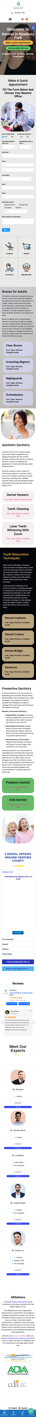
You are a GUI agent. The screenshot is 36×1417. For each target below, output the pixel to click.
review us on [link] (23, 1003)
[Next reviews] (33, 1022)
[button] (10, 19)
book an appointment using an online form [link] (18, 1338)
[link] (33, 27)
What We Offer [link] (26, 275)
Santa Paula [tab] (7, 954)
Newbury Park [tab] (7, 872)
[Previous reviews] (2, 1022)
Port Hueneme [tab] (7, 939)
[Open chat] (31, 1411)
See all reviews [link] (11, 1003)
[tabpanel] (18, 905)
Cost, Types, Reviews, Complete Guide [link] (18, 499)
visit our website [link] (20, 1336)
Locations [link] (9, 254)
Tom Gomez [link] (15, 1011)
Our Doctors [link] (9, 275)
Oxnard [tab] (5, 944)
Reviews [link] (26, 254)
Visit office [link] (18, 932)
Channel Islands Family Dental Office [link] (20, 994)
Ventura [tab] (5, 949)
